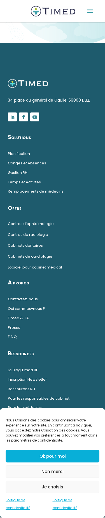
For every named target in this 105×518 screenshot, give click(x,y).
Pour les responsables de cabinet (38, 398)
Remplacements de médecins (36, 191)
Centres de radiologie (28, 234)
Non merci (52, 471)
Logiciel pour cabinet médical (35, 267)
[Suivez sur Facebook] (23, 116)
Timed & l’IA (18, 318)
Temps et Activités (24, 182)
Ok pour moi (52, 456)
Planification (19, 153)
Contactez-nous (23, 299)
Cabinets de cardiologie (30, 256)
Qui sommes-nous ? (26, 308)
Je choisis (52, 487)
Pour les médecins (25, 407)
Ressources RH (21, 389)
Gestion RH (17, 172)
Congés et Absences (27, 163)
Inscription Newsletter (27, 379)
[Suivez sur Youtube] (34, 116)
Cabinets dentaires (25, 245)
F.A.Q (12, 336)
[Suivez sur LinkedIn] (12, 116)
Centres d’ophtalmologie (31, 223)
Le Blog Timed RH (23, 370)
